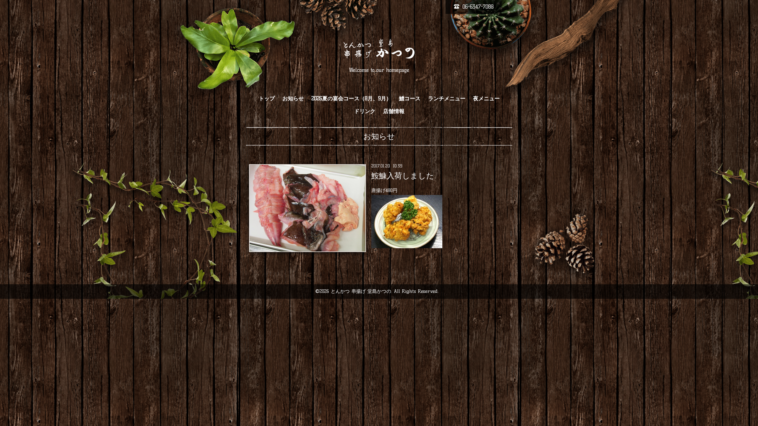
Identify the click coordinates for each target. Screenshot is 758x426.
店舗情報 (393, 111)
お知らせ (293, 98)
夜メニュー (486, 98)
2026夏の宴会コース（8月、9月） (351, 98)
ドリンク (364, 111)
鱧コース (409, 98)
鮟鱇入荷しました (402, 175)
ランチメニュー (446, 98)
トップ (267, 98)
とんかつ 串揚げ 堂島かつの (361, 291)
